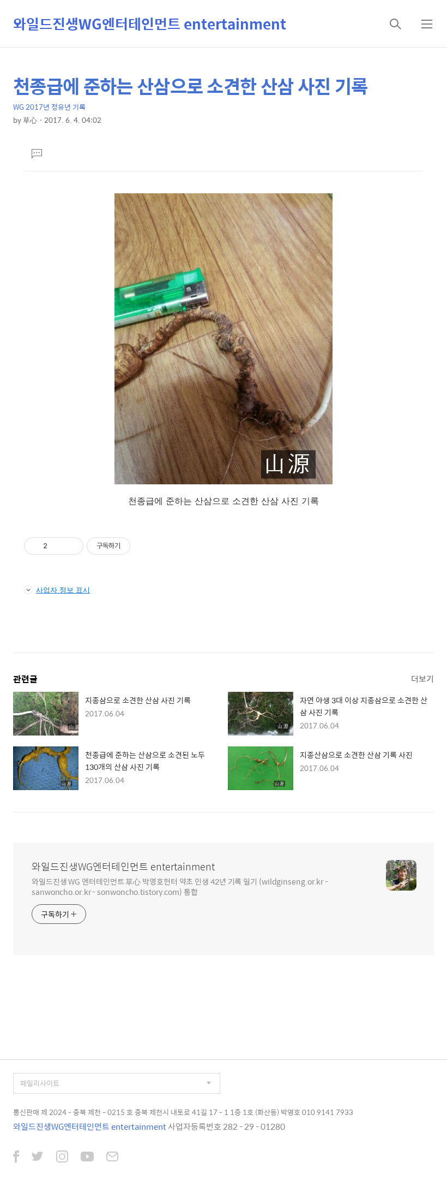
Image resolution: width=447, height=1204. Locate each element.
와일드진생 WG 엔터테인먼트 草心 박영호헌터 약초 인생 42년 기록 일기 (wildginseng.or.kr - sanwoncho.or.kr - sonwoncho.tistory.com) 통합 (180, 886)
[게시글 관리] (71, 546)
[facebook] (16, 1157)
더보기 (422, 678)
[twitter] (38, 1157)
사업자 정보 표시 (63, 589)
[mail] (112, 1157)
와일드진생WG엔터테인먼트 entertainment (149, 23)
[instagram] (62, 1157)
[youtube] (87, 1157)
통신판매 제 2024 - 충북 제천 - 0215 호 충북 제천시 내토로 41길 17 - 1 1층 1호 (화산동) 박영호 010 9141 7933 (183, 1112)
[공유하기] (57, 546)
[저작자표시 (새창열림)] (135, 546)
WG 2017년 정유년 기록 (49, 106)
